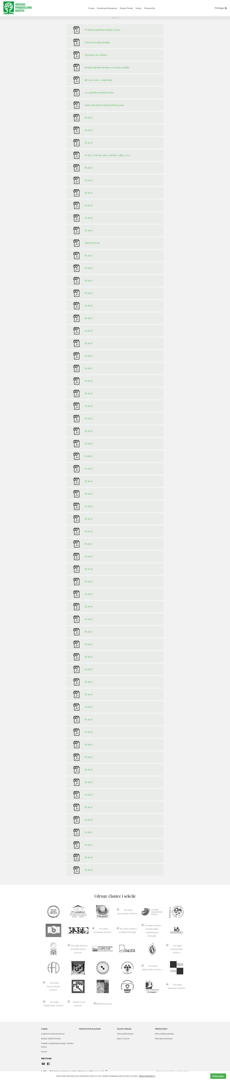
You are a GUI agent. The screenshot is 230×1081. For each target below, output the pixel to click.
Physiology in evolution (96, 54)
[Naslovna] (18, 7)
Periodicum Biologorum (107, 8)
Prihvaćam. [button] (218, 1076)
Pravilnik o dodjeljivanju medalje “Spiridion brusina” (57, 1045)
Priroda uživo (149, 8)
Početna (114, 18)
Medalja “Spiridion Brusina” (51, 1038)
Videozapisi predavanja (163, 1038)
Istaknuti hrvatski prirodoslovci (53, 1033)
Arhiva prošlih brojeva (125, 1033)
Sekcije (138, 8)
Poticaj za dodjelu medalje (97, 42)
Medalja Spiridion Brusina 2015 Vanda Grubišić (107, 67)
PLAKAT (89, 117)
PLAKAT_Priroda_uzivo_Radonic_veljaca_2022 (107, 155)
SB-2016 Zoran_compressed (98, 80)
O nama (91, 8)
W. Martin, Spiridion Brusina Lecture (102, 29)
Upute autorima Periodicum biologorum (104, 105)
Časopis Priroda (126, 8)
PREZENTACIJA (92, 243)
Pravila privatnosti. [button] (147, 1076)
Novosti (44, 1051)
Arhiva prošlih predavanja (164, 1033)
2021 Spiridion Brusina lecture (99, 92)
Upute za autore (123, 1038)
